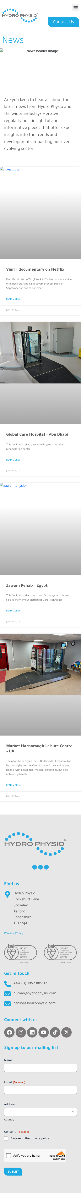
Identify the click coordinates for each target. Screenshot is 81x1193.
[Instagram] (21, 1032)
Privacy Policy (13, 933)
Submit (13, 1171)
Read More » (13, 299)
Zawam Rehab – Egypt (27, 586)
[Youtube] (43, 1032)
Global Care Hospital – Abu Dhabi (37, 435)
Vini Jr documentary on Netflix (35, 270)
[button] (75, 7)
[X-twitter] (66, 1032)
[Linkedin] (32, 1032)
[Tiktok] (55, 1032)
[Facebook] (9, 1032)
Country (9, 1119)
